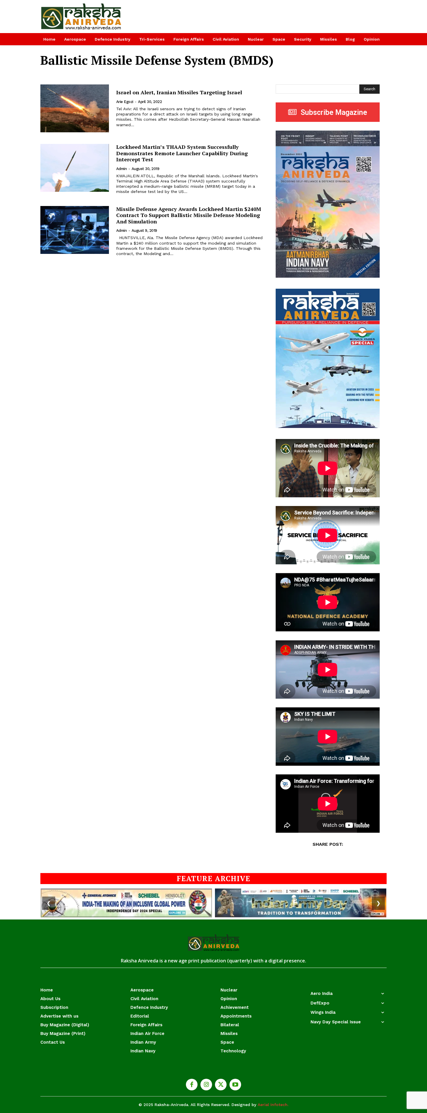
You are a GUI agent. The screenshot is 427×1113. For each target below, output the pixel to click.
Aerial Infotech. (273, 1104)
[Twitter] (221, 1084)
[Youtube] (235, 1084)
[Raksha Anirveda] (81, 16)
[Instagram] (206, 1084)
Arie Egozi (124, 102)
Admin (121, 169)
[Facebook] (192, 1084)
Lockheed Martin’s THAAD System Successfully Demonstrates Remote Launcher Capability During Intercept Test (182, 153)
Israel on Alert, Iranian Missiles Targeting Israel (179, 92)
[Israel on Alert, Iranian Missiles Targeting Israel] (74, 108)
